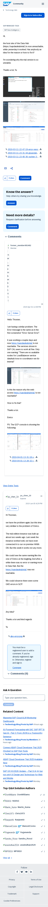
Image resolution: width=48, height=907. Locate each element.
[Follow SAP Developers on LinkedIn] (31, 872)
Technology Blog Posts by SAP (19, 724)
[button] (5, 178)
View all (6, 858)
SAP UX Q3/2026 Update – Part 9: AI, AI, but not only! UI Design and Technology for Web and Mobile (23, 774)
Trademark (12, 894)
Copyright (12, 887)
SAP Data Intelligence (11, 30)
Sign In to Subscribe (33, 15)
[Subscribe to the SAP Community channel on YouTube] (26, 872)
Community (18, 4)
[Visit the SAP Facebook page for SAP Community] (17, 872)
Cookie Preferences (12, 901)
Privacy (12, 880)
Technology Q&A (11, 10)
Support (36, 894)
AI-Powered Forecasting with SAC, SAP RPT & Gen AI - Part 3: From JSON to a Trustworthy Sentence (23, 733)
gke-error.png (16, 636)
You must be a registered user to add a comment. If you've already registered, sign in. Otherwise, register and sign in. (23, 655)
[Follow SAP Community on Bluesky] (22, 872)
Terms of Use (36, 880)
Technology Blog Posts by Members (21, 740)
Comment (25, 178)
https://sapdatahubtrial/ (22, 343)
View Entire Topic (11, 486)
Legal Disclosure (36, 887)
